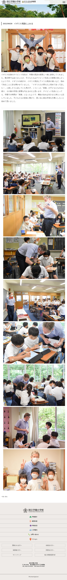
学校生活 (34, 525)
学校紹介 (34, 516)
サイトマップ (17, 555)
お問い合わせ (35, 534)
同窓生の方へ (50, 550)
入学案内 (34, 530)
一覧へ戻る (4, 496)
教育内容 (34, 521)
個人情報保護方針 (50, 555)
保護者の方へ (17, 550)
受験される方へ (17, 545)
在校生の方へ (50, 545)
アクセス (34, 539)
